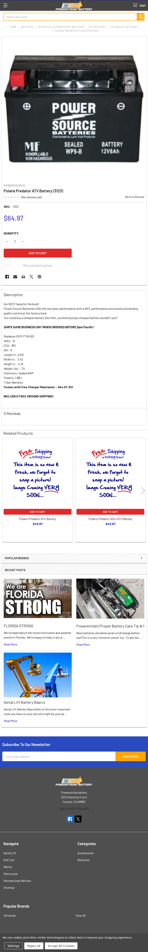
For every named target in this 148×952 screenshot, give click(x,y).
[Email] (15, 276)
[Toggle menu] (5, 5)
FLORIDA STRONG (18, 625)
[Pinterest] (39, 276)
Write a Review (134, 197)
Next (143, 490)
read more (10, 644)
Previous (5, 490)
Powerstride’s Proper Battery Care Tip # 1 (110, 626)
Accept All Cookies (61, 946)
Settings (13, 946)
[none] (74, 109)
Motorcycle (10, 874)
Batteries (83, 860)
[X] (31, 276)
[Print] (23, 276)
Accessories (85, 853)
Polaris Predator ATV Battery (37, 519)
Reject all (33, 946)
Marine (7, 867)
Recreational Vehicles (17, 880)
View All (81, 915)
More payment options (37, 265)
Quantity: (11, 233)
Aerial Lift (9, 853)
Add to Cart (37, 511)
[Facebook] (7, 276)
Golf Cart (9, 860)
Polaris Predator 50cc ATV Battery (110, 519)
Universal (9, 915)
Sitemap (8, 887)
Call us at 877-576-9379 (74, 808)
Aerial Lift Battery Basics (24, 702)
